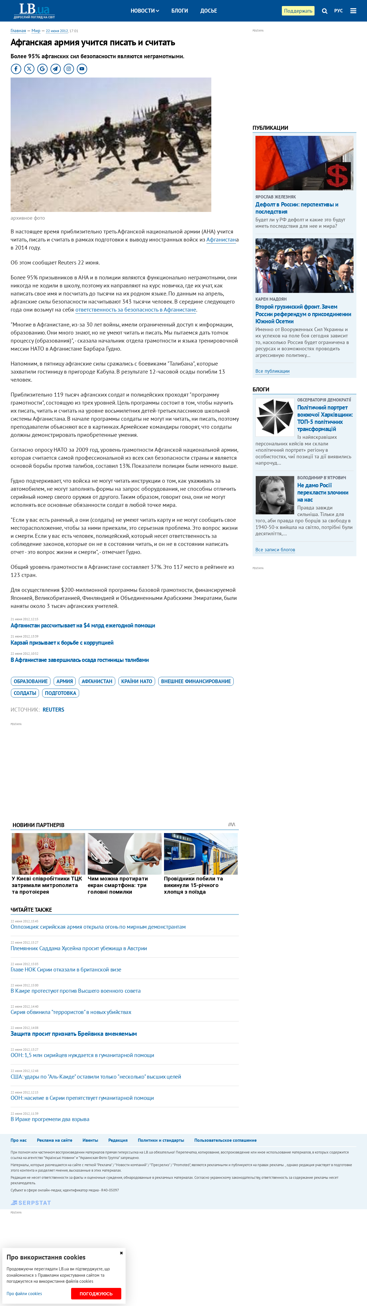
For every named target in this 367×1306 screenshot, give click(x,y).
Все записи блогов (275, 549)
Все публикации (272, 371)
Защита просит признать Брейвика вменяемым (74, 1033)
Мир (36, 30)
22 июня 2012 (57, 30)
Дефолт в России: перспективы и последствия (296, 207)
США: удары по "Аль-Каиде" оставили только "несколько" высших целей (96, 1076)
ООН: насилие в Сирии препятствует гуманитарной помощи (82, 1098)
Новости (143, 10)
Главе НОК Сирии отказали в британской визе (66, 969)
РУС (338, 10)
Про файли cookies (24, 1293)
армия (64, 681)
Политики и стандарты (161, 1140)
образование (31, 681)
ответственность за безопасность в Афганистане (135, 309)
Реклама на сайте (54, 1140)
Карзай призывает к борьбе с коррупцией (62, 642)
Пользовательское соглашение (225, 1140)
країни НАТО (136, 681)
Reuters (53, 709)
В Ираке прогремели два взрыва (50, 1119)
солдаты (25, 693)
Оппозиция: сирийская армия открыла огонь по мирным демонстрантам (98, 926)
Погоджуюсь (96, 1293)
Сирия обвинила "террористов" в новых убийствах (71, 1012)
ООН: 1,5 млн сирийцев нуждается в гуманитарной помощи (82, 1055)
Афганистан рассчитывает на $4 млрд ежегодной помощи (83, 625)
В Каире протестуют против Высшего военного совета (75, 990)
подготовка (60, 693)
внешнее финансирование (196, 681)
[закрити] (121, 1253)
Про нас (19, 1140)
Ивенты (90, 1140)
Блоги (179, 10)
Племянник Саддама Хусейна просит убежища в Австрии (79, 948)
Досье (208, 10)
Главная (18, 30)
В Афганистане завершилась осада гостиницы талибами (80, 660)
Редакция (118, 1140)
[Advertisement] (125, 767)
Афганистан (221, 239)
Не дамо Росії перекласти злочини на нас (322, 492)
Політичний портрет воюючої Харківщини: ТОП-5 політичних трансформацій (325, 418)
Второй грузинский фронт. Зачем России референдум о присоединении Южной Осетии (303, 314)
